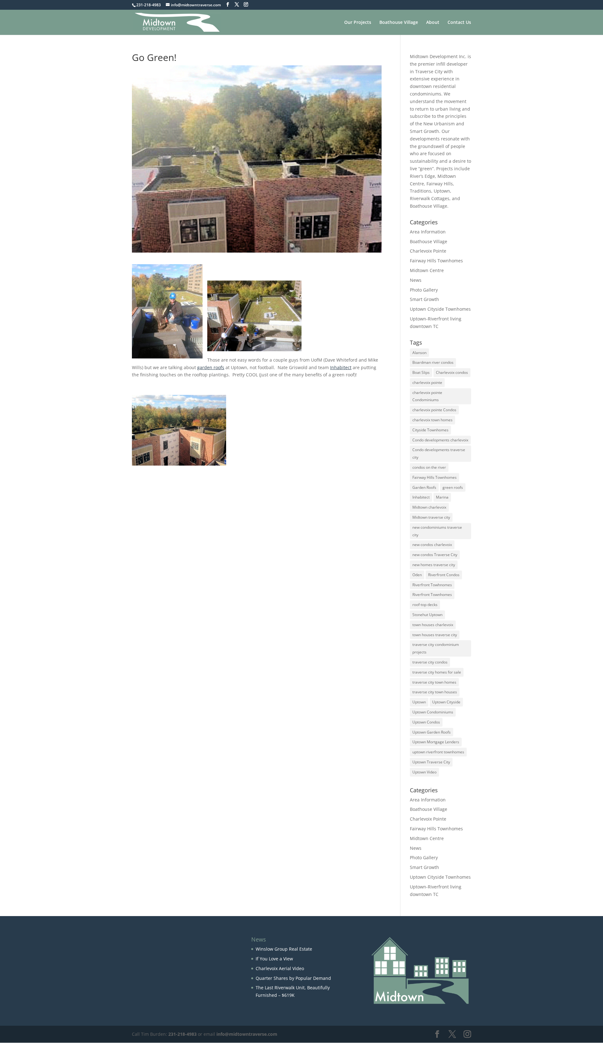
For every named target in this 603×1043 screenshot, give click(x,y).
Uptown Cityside (446, 702)
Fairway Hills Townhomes (436, 261)
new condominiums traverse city (437, 531)
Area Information (428, 232)
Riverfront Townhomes (432, 594)
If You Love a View (274, 959)
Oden (417, 574)
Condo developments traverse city (438, 453)
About (432, 22)
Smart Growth (424, 299)
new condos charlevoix (432, 544)
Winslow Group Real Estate (284, 949)
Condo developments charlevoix (440, 440)
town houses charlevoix (432, 624)
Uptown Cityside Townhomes (440, 309)
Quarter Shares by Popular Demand (293, 978)
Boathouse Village (398, 22)
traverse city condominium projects (435, 648)
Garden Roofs (424, 487)
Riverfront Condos (443, 574)
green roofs (453, 487)
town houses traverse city (434, 634)
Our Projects (357, 22)
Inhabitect (340, 367)
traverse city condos (430, 662)
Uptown (419, 702)
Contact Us (459, 22)
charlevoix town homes (432, 420)
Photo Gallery (424, 290)
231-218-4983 (182, 1034)
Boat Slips (421, 372)
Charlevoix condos (452, 372)
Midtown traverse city (431, 517)
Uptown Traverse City (431, 762)
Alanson (419, 352)
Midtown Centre (427, 270)
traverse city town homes (434, 682)
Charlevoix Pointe (428, 251)
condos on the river (429, 467)
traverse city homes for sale (436, 672)
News (415, 280)
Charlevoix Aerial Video (280, 968)
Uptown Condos (426, 722)
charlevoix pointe (427, 382)
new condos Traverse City (434, 554)
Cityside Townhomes (430, 430)
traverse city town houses (434, 692)
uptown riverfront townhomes (438, 752)
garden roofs (210, 367)
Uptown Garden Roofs (431, 732)
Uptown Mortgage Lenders (435, 742)
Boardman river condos (433, 362)
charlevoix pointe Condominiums (427, 396)
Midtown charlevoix (429, 507)
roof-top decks (424, 604)
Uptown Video (424, 772)
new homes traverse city (433, 564)
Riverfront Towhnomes (432, 584)
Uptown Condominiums (432, 712)
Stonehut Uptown (427, 614)
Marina (442, 497)
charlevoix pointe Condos (434, 409)
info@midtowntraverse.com (246, 1034)
